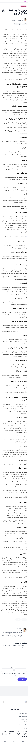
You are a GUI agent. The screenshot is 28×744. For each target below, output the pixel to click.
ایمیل (12, 667)
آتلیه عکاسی (7, 610)
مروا (22, 18)
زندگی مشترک (23, 6)
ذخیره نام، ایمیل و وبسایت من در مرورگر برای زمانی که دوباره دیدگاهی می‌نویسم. (13, 674)
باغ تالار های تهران (11, 228)
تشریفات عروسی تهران (22, 722)
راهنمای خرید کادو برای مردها (9, 331)
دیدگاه (25, 650)
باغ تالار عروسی (8, 56)
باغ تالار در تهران (23, 719)
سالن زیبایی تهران (23, 725)
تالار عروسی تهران (23, 716)
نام (25, 667)
